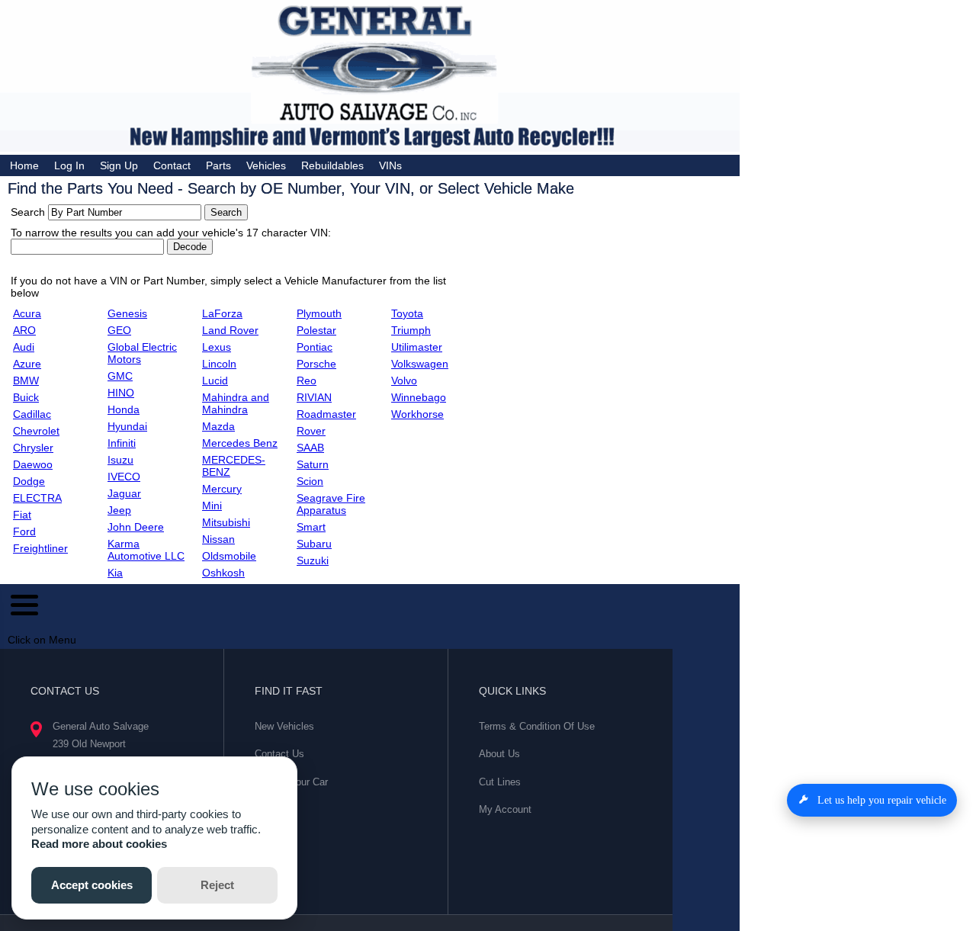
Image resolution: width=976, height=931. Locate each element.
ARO (24, 330)
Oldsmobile (229, 556)
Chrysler (33, 447)
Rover (311, 431)
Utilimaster (416, 347)
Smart (311, 527)
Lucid (215, 380)
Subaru (314, 544)
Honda (124, 409)
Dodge (29, 481)
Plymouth (319, 313)
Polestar (316, 330)
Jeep (119, 510)
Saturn (313, 464)
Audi (23, 347)
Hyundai (127, 426)
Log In (69, 165)
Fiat (22, 515)
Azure (27, 364)
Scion (310, 481)
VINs (390, 165)
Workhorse (417, 414)
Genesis (127, 313)
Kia (115, 573)
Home (24, 165)
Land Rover (230, 330)
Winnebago (418, 397)
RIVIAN (314, 397)
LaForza (222, 313)
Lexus (216, 347)
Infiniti (122, 443)
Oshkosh (223, 573)
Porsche (316, 364)
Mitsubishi (226, 522)
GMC (120, 376)
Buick (26, 397)
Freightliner (40, 548)
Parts (218, 165)
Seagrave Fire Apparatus (331, 504)
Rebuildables (332, 165)
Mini (212, 505)
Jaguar (124, 493)
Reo (306, 380)
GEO (119, 330)
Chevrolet (36, 431)
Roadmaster (326, 414)
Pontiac (314, 347)
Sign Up (119, 165)
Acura (27, 313)
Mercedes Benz (240, 443)
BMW (26, 380)
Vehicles (266, 165)
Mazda (218, 426)
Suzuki (313, 560)
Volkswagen (419, 364)
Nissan (218, 539)
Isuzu (120, 460)
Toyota (407, 313)
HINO (121, 393)
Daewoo (33, 464)
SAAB (310, 447)
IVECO (124, 476)
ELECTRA (37, 498)
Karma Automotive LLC (146, 550)
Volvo (404, 380)
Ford (24, 531)
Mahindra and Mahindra (235, 403)
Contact (172, 165)
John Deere (136, 527)
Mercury (222, 489)
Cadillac (32, 414)
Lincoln (219, 364)
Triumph (411, 330)
